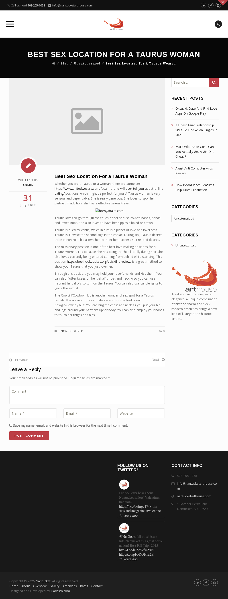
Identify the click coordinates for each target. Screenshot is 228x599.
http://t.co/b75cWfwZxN (136, 549)
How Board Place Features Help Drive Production (194, 187)
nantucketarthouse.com (194, 496)
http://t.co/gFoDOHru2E (136, 554)
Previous (21, 359)
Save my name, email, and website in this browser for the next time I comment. (70, 425)
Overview (40, 586)
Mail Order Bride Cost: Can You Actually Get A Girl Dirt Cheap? (194, 152)
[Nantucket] (114, 24)
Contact (97, 586)
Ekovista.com (60, 591)
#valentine (153, 510)
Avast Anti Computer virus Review (194, 170)
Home (13, 586)
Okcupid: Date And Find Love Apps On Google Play (196, 110)
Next (155, 359)
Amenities (70, 586)
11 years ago (128, 515)
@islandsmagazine (132, 510)
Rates (84, 586)
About (25, 586)
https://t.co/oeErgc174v (135, 506)
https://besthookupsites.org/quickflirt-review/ (99, 261)
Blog (65, 63)
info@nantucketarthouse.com (72, 5)
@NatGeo (126, 536)
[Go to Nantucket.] (53, 63)
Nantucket (43, 581)
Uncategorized (87, 63)
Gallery (54, 586)
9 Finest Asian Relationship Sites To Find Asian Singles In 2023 (196, 130)
